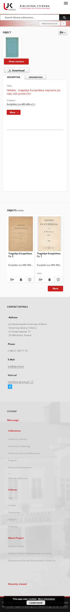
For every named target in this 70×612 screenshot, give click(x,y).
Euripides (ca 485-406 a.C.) (21, 104)
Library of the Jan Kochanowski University (30, 553)
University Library (17, 439)
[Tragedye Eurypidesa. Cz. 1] (49, 234)
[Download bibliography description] (11, 279)
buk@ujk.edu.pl (16, 366)
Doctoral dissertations (20, 467)
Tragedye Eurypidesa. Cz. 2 (20, 255)
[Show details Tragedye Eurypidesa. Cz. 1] (57, 279)
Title (10, 498)
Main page (13, 420)
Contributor (14, 512)
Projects (12, 460)
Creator (12, 505)
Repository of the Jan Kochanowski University (31, 560)
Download (18, 70)
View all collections (18, 478)
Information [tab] (35, 77)
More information (46, 598)
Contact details (16, 546)
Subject (12, 519)
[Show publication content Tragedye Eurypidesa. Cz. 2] (20, 279)
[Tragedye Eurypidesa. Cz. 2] (21, 234)
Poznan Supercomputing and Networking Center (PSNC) (36, 606)
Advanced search (49, 23)
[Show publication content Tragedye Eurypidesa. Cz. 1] (49, 279)
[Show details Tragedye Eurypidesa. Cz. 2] (29, 279)
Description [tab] (13, 77)
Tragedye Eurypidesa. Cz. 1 (49, 255)
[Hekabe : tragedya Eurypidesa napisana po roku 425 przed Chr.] (12, 47)
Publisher (13, 526)
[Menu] (65, 3)
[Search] (64, 17)
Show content (16, 61)
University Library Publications (24, 453)
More (55, 288)
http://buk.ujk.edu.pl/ (19, 381)
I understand (35, 602)
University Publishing (19, 446)
